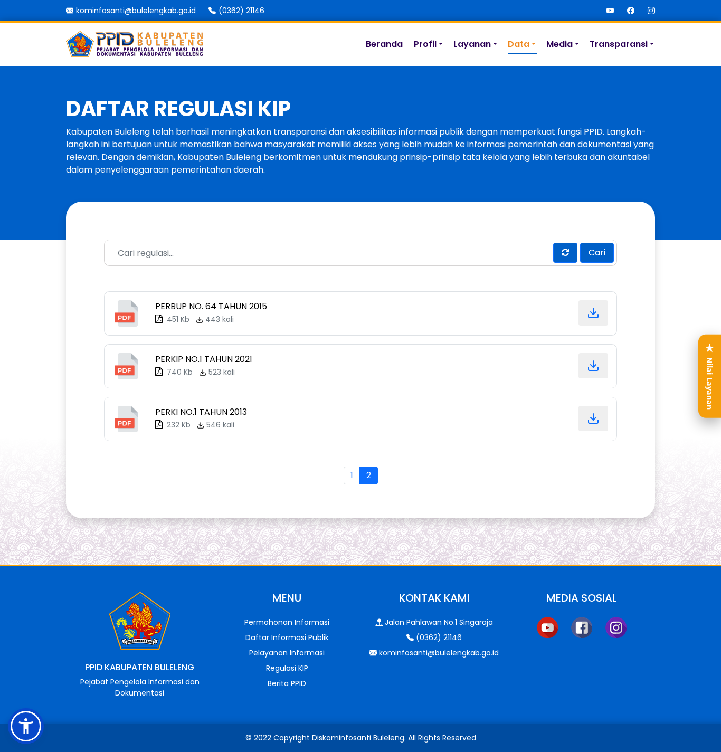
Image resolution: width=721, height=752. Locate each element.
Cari (597, 252)
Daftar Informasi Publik (287, 637)
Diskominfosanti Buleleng (358, 737)
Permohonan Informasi (286, 622)
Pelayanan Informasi (287, 653)
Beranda (384, 44)
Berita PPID (287, 683)
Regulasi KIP (287, 668)
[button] (26, 726)
